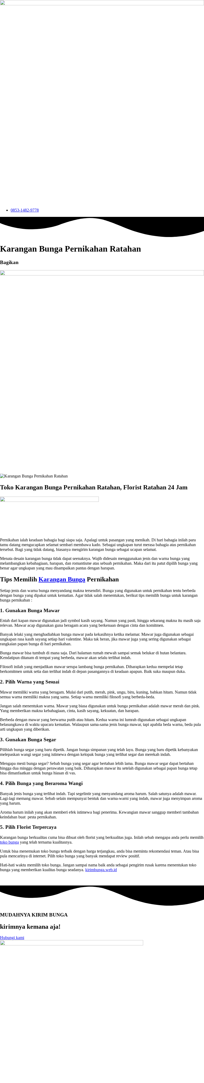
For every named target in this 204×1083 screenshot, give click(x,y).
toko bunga (9, 842)
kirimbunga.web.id (101, 869)
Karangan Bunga (62, 579)
